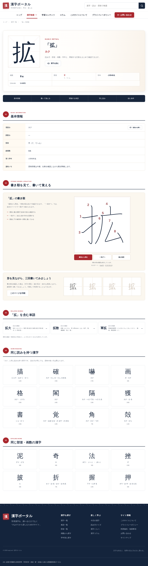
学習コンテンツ (48, 15)
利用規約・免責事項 (128, 529)
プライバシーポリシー (101, 15)
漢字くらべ (95, 529)
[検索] (142, 6)
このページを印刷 (17, 293)
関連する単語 (74, 98)
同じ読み (102, 98)
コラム (62, 15)
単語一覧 (64, 525)
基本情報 (17, 98)
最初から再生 (83, 257)
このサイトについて (78, 15)
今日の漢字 (95, 520)
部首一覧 (64, 529)
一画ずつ (102, 257)
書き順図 (121, 257)
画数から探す (66, 533)
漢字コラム (95, 533)
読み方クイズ (96, 525)
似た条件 (131, 98)
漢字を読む (55, 63)
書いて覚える (45, 98)
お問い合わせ (126, 533)
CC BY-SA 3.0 (108, 265)
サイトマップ (126, 538)
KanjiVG (102, 265)
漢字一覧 (14, 22)
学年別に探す (66, 538)
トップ (19, 15)
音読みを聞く (136, 127)
